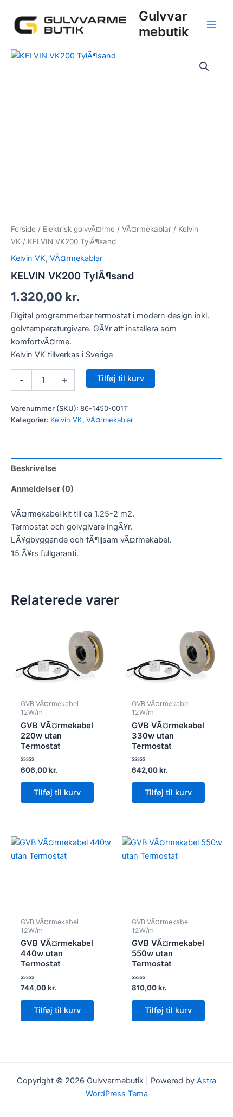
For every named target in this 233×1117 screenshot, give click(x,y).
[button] (204, 66)
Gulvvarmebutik (164, 23)
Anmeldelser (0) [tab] (42, 489)
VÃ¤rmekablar (146, 229)
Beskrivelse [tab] (33, 468)
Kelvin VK (28, 258)
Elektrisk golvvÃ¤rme (79, 229)
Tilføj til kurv (120, 378)
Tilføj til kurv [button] (57, 793)
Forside (23, 229)
